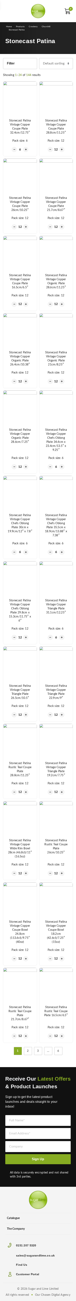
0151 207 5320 (26, 1245)
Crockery (33, 27)
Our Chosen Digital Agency (52, 1295)
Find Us (21, 1264)
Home (9, 27)
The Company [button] (16, 1228)
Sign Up (38, 1159)
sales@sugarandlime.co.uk (35, 1255)
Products (20, 27)
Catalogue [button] (13, 1218)
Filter (11, 63)
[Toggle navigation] (9, 11)
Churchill (46, 27)
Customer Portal (27, 1274)
